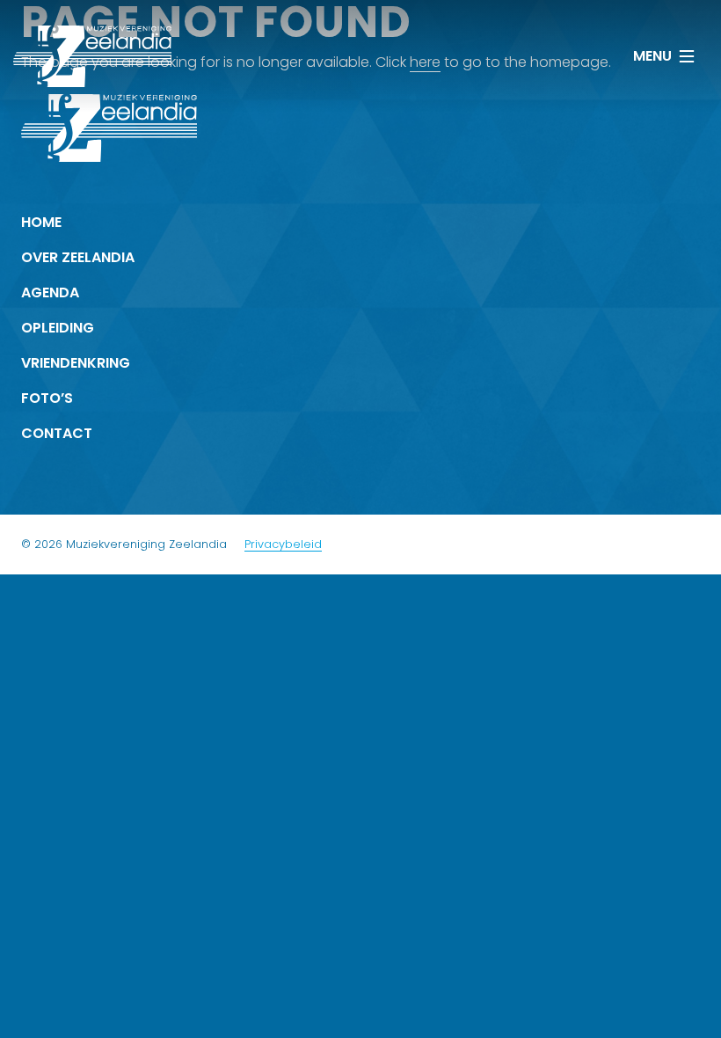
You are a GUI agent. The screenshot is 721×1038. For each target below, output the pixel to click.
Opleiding (57, 328)
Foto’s (47, 398)
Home (41, 222)
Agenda (50, 292)
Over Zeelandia (78, 257)
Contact (56, 433)
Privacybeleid (283, 544)
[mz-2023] (92, 56)
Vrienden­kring (75, 363)
